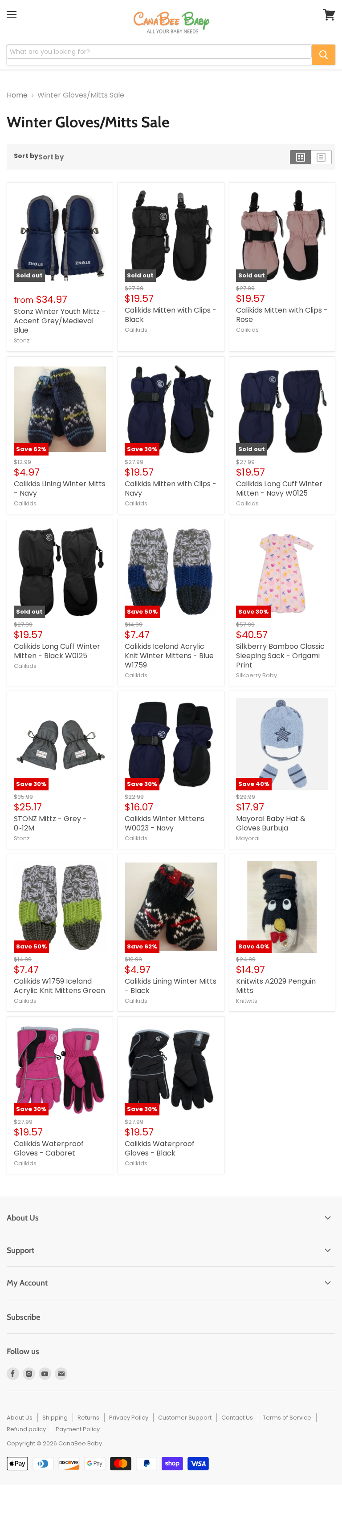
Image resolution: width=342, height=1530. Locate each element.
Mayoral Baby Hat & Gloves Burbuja (270, 823)
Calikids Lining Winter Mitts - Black (170, 986)
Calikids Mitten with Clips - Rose (282, 315)
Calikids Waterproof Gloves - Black (160, 1148)
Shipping (55, 1417)
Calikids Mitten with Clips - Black (170, 315)
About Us (20, 1417)
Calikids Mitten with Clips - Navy (170, 488)
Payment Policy (78, 1429)
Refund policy (26, 1429)
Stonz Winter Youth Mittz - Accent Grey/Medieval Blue (60, 320)
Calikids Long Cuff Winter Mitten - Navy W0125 (279, 488)
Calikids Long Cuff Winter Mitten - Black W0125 (57, 651)
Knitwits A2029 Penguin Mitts (276, 986)
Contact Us (237, 1417)
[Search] (323, 55)
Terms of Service (287, 1417)
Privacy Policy (128, 1417)
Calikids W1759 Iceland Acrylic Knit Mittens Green (59, 986)
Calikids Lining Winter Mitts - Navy (60, 488)
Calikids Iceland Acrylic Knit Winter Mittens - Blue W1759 (169, 655)
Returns (88, 1417)
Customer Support (185, 1417)
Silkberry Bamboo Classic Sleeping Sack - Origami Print (280, 655)
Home (17, 95)
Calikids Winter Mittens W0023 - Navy (164, 823)
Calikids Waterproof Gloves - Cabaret (49, 1148)
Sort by (26, 155)
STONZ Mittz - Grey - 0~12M (50, 823)
